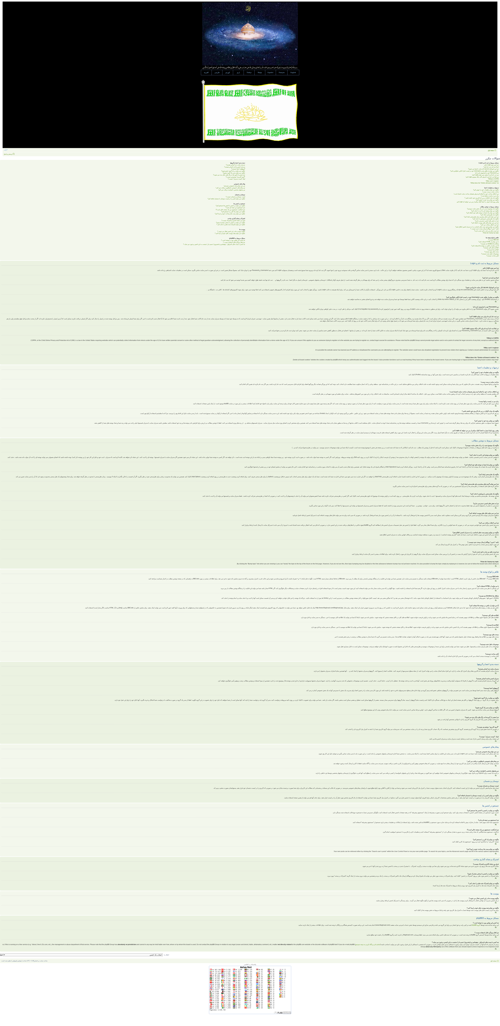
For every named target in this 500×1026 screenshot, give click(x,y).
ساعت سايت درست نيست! (490, 192)
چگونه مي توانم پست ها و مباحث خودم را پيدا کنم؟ (230, 213)
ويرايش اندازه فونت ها (6, 150)
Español (270, 72)
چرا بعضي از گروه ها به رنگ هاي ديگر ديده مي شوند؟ (229, 175)
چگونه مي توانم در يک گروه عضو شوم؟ (233, 171)
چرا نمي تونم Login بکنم (491, 165)
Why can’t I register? (492, 181)
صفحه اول (491, 150)
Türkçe (249, 72)
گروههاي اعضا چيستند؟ (238, 169)
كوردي (227, 72)
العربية (206, 72)
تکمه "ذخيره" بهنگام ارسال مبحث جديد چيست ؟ (484, 229)
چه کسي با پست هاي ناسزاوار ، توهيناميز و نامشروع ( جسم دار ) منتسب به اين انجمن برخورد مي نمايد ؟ (214, 244)
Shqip (260, 72)
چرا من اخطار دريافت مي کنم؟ (489, 225)
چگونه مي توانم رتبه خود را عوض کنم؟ (487, 200)
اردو (238, 72)
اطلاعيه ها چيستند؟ (493, 250)
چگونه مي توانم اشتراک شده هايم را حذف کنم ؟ (231, 224)
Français (282, 72)
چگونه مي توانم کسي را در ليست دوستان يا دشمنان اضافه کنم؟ (226, 198)
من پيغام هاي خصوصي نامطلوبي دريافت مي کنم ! (230, 188)
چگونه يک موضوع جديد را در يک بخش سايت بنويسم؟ (483, 208)
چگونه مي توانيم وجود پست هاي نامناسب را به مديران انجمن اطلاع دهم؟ (477, 227)
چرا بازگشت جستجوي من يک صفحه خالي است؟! (230, 209)
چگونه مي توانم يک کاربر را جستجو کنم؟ (233, 211)
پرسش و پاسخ (8, 154)
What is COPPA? (493, 179)
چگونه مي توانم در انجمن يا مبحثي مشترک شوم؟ (230, 222)
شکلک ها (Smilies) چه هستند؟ (490, 244)
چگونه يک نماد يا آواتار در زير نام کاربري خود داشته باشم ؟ (482, 198)
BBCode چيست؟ (493, 239)
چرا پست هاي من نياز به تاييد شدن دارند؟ (486, 231)
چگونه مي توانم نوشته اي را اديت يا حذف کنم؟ (485, 211)
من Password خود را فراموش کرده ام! (487, 173)
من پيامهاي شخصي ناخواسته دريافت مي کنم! (231, 190)
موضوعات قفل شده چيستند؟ (490, 254)
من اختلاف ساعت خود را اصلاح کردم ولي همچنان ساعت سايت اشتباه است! (476, 194)
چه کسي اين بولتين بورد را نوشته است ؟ (233, 240)
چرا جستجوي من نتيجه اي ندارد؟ (235, 207)
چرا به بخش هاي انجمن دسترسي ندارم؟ (487, 221)
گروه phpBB (476, 925)
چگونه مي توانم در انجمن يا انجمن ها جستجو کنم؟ (230, 205)
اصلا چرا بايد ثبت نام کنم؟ (491, 167)
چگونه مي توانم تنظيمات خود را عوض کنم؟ (486, 190)
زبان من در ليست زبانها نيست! (490, 196)
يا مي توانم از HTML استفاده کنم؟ (489, 241)
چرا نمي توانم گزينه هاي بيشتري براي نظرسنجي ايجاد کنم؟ (481, 217)
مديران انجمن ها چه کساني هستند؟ (234, 167)
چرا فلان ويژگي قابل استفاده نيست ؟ (234, 242)
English (293, 72)
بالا (496, 272)
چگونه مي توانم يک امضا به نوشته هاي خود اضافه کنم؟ (482, 213)
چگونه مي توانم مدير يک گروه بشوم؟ (234, 173)
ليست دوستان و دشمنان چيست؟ (235, 197)
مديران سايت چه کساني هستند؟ (235, 165)
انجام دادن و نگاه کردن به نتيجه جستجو (367, 944)
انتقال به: (166, 955)
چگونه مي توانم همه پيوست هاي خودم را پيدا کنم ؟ (230, 233)
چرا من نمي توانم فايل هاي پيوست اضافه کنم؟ (485, 223)
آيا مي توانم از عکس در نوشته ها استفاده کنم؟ (485, 245)
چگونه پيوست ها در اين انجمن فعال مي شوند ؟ (231, 231)
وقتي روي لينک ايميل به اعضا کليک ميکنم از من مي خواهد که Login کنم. (478, 202)
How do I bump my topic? (491, 233)
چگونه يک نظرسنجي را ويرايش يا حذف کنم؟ (486, 219)
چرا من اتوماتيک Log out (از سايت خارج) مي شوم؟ (483, 169)
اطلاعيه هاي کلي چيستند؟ (491, 247)
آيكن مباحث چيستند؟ (492, 255)
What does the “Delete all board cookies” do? (484, 183)
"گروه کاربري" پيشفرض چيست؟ (235, 177)
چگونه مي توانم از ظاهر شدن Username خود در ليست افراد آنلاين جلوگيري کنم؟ (474, 171)
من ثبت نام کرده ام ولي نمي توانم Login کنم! (485, 175)
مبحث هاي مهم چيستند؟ (491, 251)
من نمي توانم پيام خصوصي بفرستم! (234, 186)
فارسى (216, 72)
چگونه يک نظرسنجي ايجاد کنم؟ (489, 214)
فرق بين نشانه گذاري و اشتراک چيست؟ (233, 220)
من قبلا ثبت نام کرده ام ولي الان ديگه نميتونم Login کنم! (482, 177)
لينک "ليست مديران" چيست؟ (236, 179)
